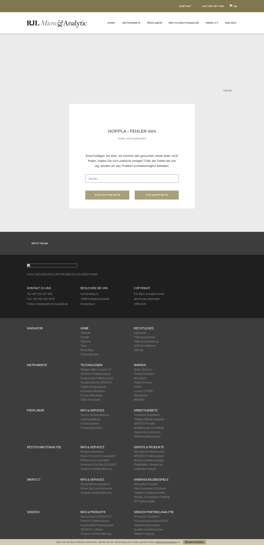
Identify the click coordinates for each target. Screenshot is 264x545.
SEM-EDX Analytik (144, 423)
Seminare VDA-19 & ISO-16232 (98, 464)
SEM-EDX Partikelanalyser (95, 373)
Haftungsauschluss (144, 337)
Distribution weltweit (145, 468)
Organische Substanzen (147, 432)
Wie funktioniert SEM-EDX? (95, 516)
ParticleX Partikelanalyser (94, 520)
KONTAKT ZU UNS (39, 288)
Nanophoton (141, 395)
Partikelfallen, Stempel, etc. (148, 464)
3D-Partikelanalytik (144, 501)
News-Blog (86, 350)
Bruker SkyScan (143, 369)
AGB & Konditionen (145, 345)
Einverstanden (194, 542)
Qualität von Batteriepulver (148, 529)
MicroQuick (140, 378)
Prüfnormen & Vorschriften (94, 460)
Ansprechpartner (89, 423)
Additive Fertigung (144, 533)
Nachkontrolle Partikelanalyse (97, 525)
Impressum (140, 332)
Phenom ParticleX (144, 373)
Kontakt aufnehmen (91, 427)
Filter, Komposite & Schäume (150, 488)
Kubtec (138, 386)
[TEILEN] (235, 90)
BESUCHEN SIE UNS (94, 288)
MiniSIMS (139, 399)
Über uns (85, 341)
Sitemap (138, 350)
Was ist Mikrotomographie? (95, 484)
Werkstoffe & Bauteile (146, 484)
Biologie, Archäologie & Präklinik (152, 497)
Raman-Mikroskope (91, 395)
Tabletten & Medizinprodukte (149, 492)
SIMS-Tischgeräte (90, 399)
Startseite (85, 332)
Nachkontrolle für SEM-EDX (96, 382)
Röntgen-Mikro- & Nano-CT (95, 369)
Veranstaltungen (89, 354)
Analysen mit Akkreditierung (95, 468)
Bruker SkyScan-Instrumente (96, 488)
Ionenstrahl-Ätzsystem (92, 391)
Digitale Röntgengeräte (93, 386)
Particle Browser (143, 382)
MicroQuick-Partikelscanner (149, 451)
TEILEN (227, 90)
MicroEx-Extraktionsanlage (149, 460)
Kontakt (84, 337)
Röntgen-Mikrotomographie (149, 419)
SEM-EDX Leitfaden (91, 529)
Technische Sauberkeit (146, 414)
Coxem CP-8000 (143, 391)
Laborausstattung (90, 419)
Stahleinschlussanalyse (147, 436)
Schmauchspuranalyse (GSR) (150, 520)
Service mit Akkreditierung (94, 414)
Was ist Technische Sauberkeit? (98, 456)
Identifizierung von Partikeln (149, 427)
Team (83, 345)
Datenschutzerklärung (146, 341)
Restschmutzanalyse (92, 451)
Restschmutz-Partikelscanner (96, 378)
